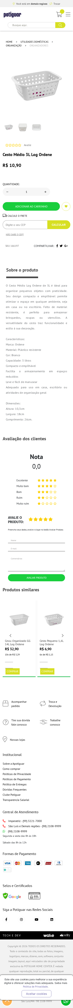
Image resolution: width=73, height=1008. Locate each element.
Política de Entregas (15, 784)
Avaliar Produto (37, 577)
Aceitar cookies (36, 994)
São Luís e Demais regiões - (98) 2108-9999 (34, 826)
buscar (60, 25)
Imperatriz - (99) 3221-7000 (25, 821)
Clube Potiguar (12, 794)
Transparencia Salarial (16, 800)
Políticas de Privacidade (17, 774)
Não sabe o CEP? (15, 234)
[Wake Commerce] (48, 935)
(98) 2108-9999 (17, 831)
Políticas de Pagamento (17, 779)
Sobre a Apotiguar (13, 763)
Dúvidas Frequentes (15, 789)
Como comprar (11, 769)
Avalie (27, 145)
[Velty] (65, 935)
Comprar (12, 671)
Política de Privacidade (35, 986)
